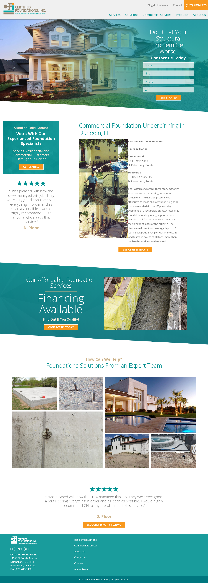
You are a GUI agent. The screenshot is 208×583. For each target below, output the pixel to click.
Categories (80, 557)
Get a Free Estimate (135, 249)
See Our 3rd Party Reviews (104, 524)
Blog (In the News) (158, 5)
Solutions (131, 15)
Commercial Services (157, 15)
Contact (177, 5)
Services (114, 15)
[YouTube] (26, 549)
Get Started (168, 97)
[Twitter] (19, 549)
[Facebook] (12, 549)
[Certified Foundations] (24, 9)
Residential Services (85, 539)
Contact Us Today (61, 327)
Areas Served (81, 569)
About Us (199, 15)
